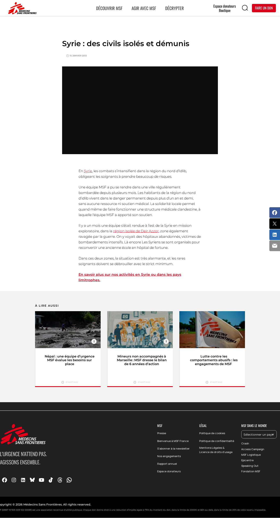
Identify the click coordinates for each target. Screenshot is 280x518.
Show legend (94, 341)
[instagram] (13, 479)
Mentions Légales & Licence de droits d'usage (215, 450)
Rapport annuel (167, 464)
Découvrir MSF (109, 8)
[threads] (60, 479)
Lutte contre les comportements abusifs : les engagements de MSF (214, 360)
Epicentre (247, 460)
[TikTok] (50, 479)
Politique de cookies (212, 433)
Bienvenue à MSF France (173, 441)
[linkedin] (23, 479)
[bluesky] (32, 479)
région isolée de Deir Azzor (136, 231)
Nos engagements (169, 456)
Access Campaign (252, 449)
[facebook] (4, 479)
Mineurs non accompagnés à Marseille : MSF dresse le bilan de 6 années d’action (142, 360)
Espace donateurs (169, 471)
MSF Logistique (251, 455)
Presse (161, 433)
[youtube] (41, 479)
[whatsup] (69, 479)
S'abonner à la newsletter (173, 448)
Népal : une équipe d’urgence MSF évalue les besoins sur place (69, 360)
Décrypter (174, 8)
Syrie (88, 171)
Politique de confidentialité (216, 441)
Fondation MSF (250, 471)
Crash (245, 443)
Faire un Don (264, 7)
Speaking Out (249, 466)
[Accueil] (21, 8)
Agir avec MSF (144, 8)
